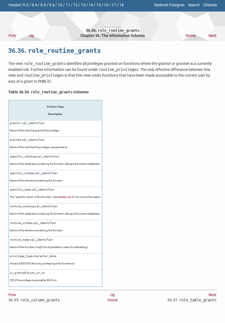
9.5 (43, 5)
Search (194, 5)
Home (190, 35)
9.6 (52, 5)
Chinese (210, 5)
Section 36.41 (66, 196)
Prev (12, 35)
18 (121, 5)
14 (91, 5)
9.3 (25, 5)
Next (212, 35)
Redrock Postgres (169, 5)
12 (75, 5)
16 (106, 5)
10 (60, 5)
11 (68, 5)
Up (31, 35)
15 (98, 5)
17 (114, 5)
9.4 (34, 5)
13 (83, 5)
